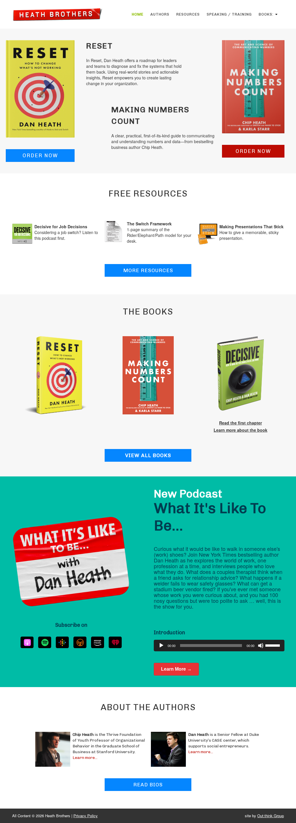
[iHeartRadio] (115, 642)
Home (137, 14)
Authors (159, 14)
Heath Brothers (57, 14)
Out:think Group (270, 815)
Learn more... (85, 757)
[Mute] (261, 645)
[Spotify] (44, 642)
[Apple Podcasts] (27, 642)
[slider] (273, 645)
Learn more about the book (240, 430)
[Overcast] (79, 642)
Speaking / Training (229, 14)
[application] (219, 645)
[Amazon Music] (97, 642)
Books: (267, 14)
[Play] (161, 645)
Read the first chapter (240, 423)
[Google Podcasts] (62, 642)
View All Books (148, 455)
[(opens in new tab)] (40, 88)
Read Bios (148, 785)
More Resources (148, 270)
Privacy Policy (85, 815)
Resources (188, 14)
